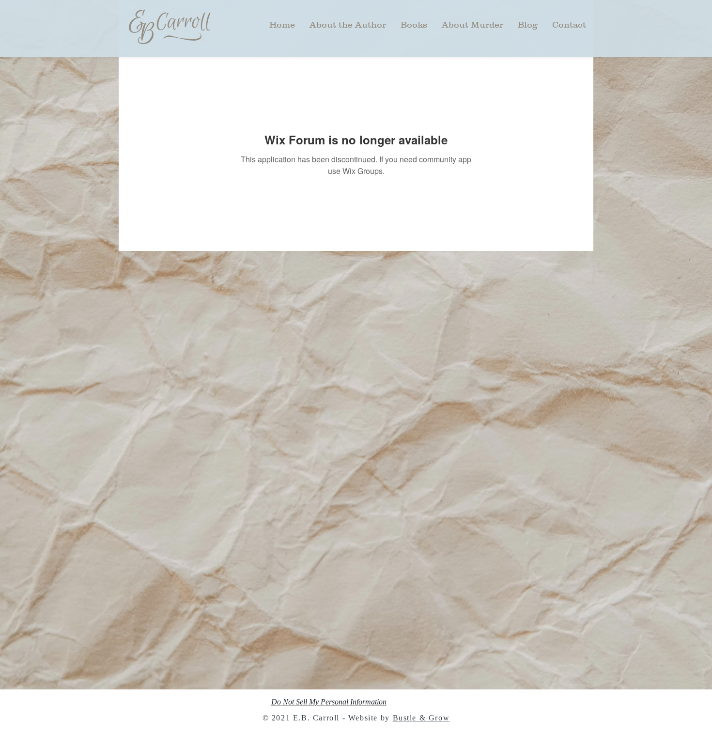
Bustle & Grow (421, 718)
